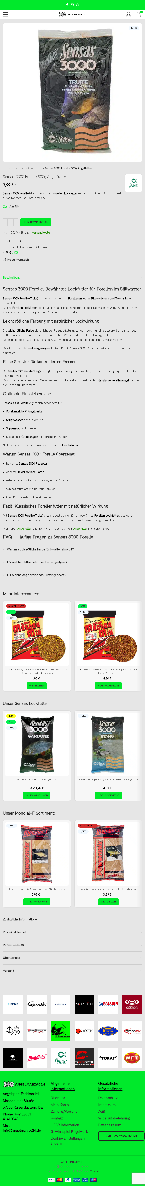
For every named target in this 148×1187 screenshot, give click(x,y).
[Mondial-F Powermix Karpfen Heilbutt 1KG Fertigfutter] (108, 854)
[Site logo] (72, 14)
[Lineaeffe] (108, 1031)
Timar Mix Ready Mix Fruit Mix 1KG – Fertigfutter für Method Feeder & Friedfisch (108, 671)
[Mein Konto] (128, 14)
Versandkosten (41, 232)
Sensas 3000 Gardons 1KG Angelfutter (37, 779)
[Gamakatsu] (37, 1004)
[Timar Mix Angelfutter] (132, 1031)
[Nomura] (84, 1004)
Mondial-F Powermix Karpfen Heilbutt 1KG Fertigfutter (108, 889)
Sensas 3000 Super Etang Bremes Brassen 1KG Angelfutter (108, 779)
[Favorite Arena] (37, 1031)
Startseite (9, 168)
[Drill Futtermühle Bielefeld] (13, 1031)
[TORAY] (108, 1057)
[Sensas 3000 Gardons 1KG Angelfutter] (37, 744)
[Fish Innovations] (60, 1031)
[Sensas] (60, 1057)
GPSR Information (65, 1125)
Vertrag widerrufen (121, 1135)
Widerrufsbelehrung (114, 1118)
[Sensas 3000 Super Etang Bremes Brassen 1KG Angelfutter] (108, 744)
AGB (101, 1112)
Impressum (107, 1105)
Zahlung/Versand (64, 1112)
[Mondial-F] (37, 1057)
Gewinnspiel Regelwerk (69, 1132)
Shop (21, 168)
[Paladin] (108, 1004)
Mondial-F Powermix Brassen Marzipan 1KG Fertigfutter (37, 889)
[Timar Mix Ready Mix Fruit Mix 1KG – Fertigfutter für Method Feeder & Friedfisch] (108, 635)
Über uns (58, 1098)
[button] (108, 685)
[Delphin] (13, 1004)
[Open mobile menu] (6, 14)
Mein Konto (60, 1105)
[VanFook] (132, 1004)
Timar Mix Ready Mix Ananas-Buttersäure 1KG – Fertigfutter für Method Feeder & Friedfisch (37, 671)
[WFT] (132, 1057)
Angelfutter (34, 168)
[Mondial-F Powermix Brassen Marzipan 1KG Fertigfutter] (37, 854)
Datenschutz (108, 1098)
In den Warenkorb (36, 222)
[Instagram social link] (72, 5)
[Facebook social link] (67, 5)
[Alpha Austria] (13, 1057)
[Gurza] (84, 1031)
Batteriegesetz (109, 1125)
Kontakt (57, 1118)
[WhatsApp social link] (77, 5)
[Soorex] (84, 1057)
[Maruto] (60, 1004)
